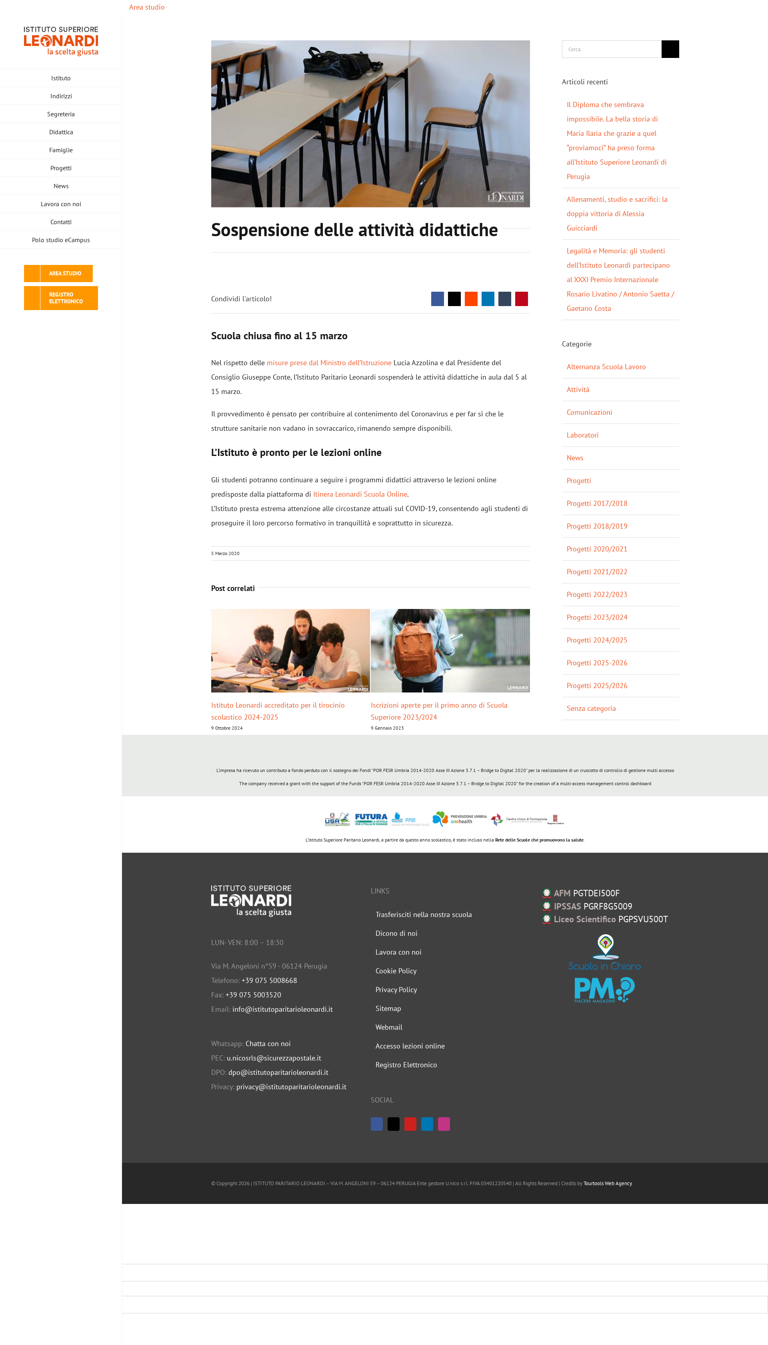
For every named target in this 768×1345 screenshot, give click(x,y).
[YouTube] (410, 1124)
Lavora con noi (399, 952)
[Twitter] (394, 1124)
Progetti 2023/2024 (597, 617)
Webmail (389, 1027)
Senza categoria (591, 708)
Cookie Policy (396, 970)
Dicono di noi (397, 933)
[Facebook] (437, 299)
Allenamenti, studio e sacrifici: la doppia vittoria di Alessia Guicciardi (617, 214)
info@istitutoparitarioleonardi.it (282, 1009)
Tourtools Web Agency (608, 1183)
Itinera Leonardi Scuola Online (360, 494)
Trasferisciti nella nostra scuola (424, 914)
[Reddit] (471, 299)
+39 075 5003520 (253, 994)
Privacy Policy (396, 989)
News (575, 457)
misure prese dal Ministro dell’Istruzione (329, 362)
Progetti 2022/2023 (597, 594)
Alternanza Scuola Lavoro (606, 366)
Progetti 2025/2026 (597, 685)
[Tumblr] (504, 299)
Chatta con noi (268, 1043)
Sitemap (388, 1008)
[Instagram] (444, 1124)
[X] (454, 299)
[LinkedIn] (488, 299)
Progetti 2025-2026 (597, 662)
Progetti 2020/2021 (597, 548)
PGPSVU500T (611, 919)
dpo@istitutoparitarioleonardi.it (278, 1072)
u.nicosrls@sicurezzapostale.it (274, 1057)
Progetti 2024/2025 (597, 640)
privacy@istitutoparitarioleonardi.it (291, 1086)
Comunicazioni (589, 412)
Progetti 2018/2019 (597, 526)
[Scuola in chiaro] (605, 952)
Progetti (579, 480)
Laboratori (583, 435)
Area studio (146, 7)
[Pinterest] (521, 299)
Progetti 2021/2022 (597, 571)
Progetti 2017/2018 (597, 503)
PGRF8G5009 (593, 906)
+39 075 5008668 (269, 980)
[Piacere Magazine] (605, 990)
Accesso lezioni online (410, 1046)
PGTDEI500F (587, 893)
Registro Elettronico (406, 1064)
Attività (578, 389)
